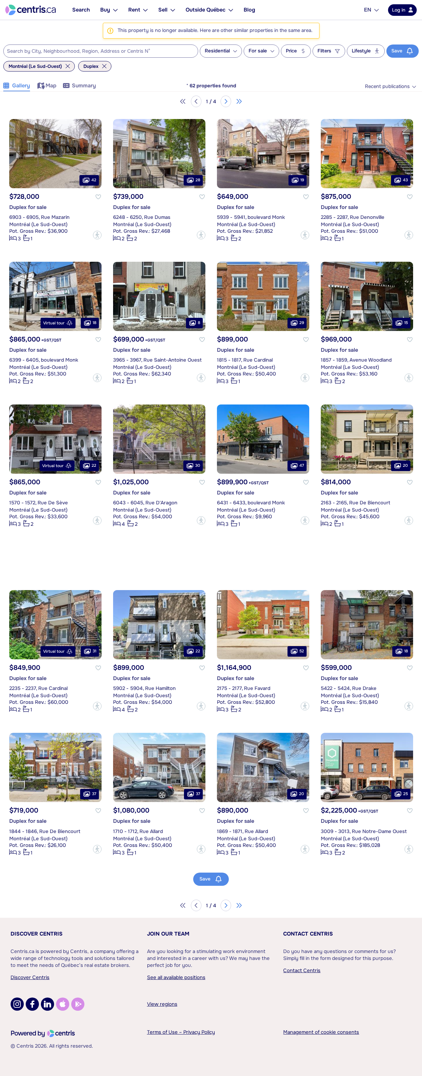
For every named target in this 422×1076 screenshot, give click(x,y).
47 (301, 465)
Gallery (21, 85)
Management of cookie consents (321, 1032)
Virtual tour (54, 323)
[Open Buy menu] (115, 10)
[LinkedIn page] (47, 1004)
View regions (162, 1004)
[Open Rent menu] (145, 10)
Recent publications (387, 86)
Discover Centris (37, 933)
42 (93, 180)
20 (405, 465)
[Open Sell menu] (172, 10)
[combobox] (100, 51)
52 (301, 651)
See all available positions (176, 977)
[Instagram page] (17, 1004)
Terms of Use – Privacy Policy (181, 1032)
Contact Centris (308, 933)
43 (405, 180)
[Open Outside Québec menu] (230, 10)
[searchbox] (96, 51)
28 (198, 180)
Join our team (168, 933)
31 (94, 651)
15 (406, 322)
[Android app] (77, 1004)
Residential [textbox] (217, 51)
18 (94, 322)
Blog (249, 9)
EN (367, 9)
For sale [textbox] (258, 51)
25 (405, 793)
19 (302, 180)
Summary (84, 85)
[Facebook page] (32, 1004)
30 (197, 465)
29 (301, 322)
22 (94, 465)
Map (50, 85)
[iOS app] (62, 1004)
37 (94, 793)
